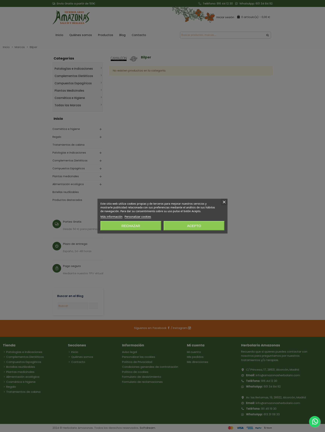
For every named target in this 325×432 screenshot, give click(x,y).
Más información (111, 216)
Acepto (194, 226)
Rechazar (130, 226)
